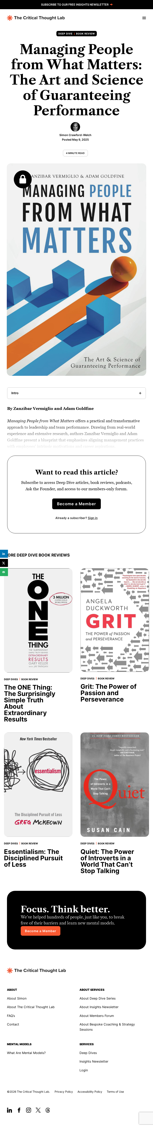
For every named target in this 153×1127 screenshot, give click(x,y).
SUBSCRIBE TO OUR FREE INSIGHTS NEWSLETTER (75, 4)
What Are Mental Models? (26, 1053)
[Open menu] (143, 18)
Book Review (85, 33)
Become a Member (76, 503)
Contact (13, 1024)
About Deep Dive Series (97, 998)
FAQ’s (11, 1016)
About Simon (16, 998)
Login (83, 1070)
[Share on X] (4, 563)
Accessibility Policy (89, 1091)
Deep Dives (88, 1053)
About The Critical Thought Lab (31, 1007)
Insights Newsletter (93, 1061)
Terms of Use (115, 1091)
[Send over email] (4, 572)
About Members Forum (96, 1016)
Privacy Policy (64, 1091)
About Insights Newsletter (99, 1007)
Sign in (93, 518)
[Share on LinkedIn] (4, 554)
